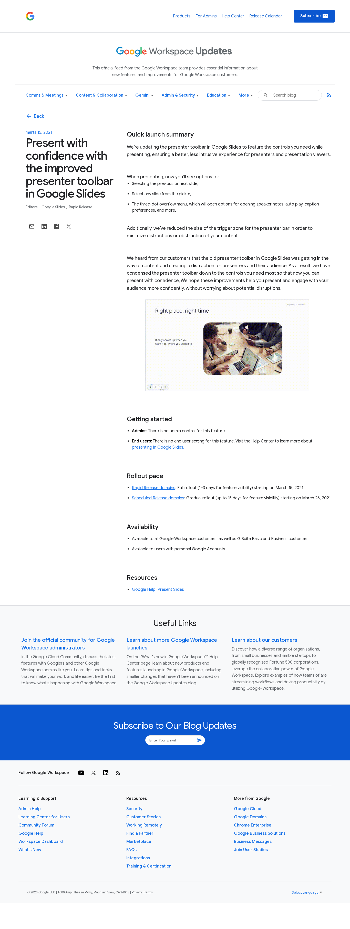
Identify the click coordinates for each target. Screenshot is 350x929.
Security (134, 808)
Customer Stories (143, 817)
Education (218, 95)
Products (181, 16)
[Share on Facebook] (56, 226)
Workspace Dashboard (40, 841)
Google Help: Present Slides (158, 589)
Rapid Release (80, 207)
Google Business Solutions (259, 833)
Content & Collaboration (101, 95)
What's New (29, 849)
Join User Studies (251, 849)
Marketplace (138, 841)
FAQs (131, 849)
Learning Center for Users (44, 817)
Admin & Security (180, 95)
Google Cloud (247, 808)
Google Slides (54, 207)
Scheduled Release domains (158, 498)
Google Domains (250, 817)
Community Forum (36, 825)
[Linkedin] (106, 773)
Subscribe (314, 16)
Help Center (233, 16)
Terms (148, 892)
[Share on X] (69, 226)
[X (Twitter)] (93, 773)
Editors (32, 207)
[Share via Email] (32, 226)
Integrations (138, 858)
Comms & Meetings (46, 95)
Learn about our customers (264, 640)
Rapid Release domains (153, 487)
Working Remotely (144, 825)
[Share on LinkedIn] (44, 226)
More (246, 95)
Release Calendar (265, 16)
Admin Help (29, 808)
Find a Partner (139, 833)
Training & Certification (148, 866)
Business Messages (253, 841)
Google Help (30, 833)
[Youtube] (81, 773)
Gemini (144, 95)
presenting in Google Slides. (158, 447)
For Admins (206, 16)
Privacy (137, 892)
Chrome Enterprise (252, 825)
